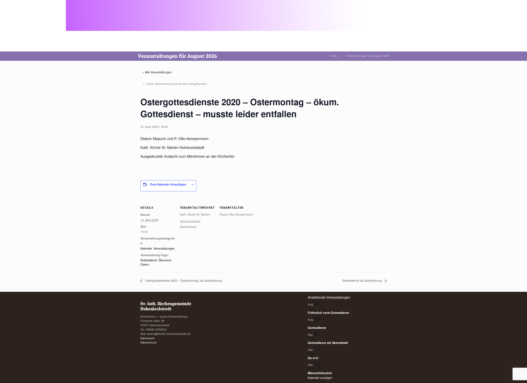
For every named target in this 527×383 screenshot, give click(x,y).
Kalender (146, 248)
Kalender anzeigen (320, 378)
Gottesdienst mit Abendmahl (328, 343)
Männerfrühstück (320, 373)
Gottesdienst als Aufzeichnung (362, 280)
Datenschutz (148, 342)
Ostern (144, 264)
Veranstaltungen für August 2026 (367, 55)
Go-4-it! (313, 358)
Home (333, 55)
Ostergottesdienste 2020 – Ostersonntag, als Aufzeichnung (183, 280)
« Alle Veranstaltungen (157, 72)
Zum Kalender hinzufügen (168, 184)
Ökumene (165, 260)
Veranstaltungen (164, 248)
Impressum (147, 338)
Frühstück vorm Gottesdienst (328, 313)
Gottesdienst (148, 260)
